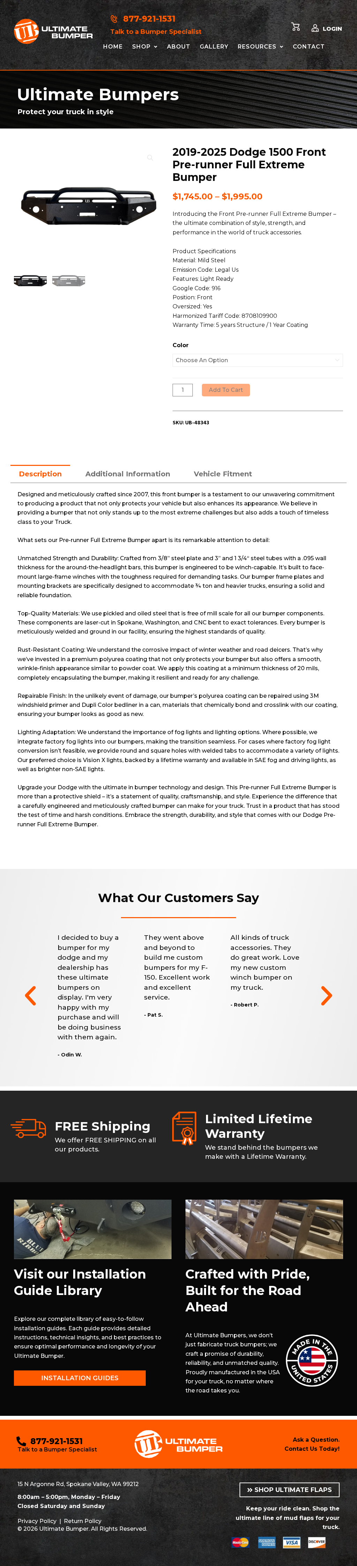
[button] (150, 158)
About (178, 46)
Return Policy (82, 1521)
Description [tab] (40, 474)
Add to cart (226, 390)
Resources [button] (257, 46)
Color (181, 345)
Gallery (214, 46)
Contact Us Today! (312, 1449)
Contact (309, 46)
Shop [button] (141, 46)
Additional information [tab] (127, 474)
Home (113, 46)
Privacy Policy (36, 1521)
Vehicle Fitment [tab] (223, 474)
